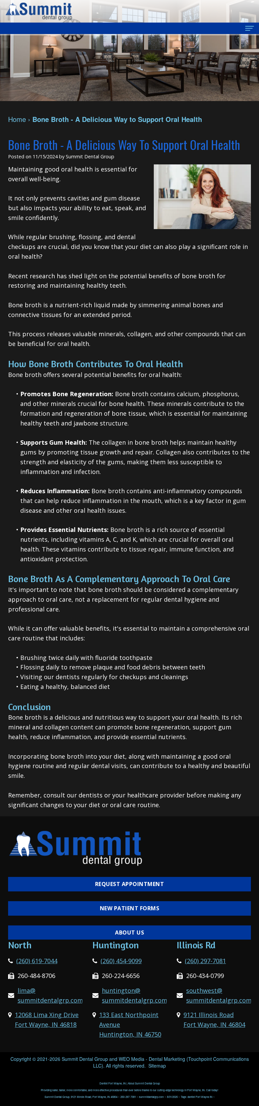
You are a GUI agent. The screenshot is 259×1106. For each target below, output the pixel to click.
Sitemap (157, 1065)
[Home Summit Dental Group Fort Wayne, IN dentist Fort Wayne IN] (39, 11)
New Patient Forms (130, 908)
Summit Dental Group (85, 1058)
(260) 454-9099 (121, 961)
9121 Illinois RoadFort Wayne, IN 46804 (214, 1020)
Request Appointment (129, 884)
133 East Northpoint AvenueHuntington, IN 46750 (130, 1024)
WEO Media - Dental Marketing (152, 1058)
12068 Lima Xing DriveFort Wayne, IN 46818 (47, 1020)
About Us (129, 932)
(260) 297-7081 (205, 961)
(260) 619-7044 (36, 961)
